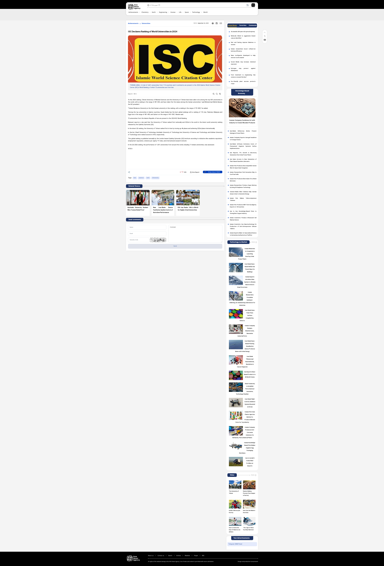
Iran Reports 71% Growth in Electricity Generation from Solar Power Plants (243, 154)
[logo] (136, 6)
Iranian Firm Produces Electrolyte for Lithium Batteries (243, 180)
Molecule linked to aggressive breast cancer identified (243, 37)
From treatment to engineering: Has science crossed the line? (243, 76)
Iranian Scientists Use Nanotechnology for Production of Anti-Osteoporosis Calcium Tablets (243, 226)
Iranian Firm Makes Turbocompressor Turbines (243, 199)
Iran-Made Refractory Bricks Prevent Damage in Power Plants (243, 132)
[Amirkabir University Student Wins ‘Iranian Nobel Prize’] (138, 197)
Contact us (161, 556)
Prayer (196, 556)
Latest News (232, 25)
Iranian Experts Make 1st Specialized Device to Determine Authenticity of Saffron (243, 234)
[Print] (213, 23)
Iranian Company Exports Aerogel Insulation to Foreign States (243, 139)
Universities (146, 23)
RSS (203, 556)
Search (170, 556)
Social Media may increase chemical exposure (243, 63)
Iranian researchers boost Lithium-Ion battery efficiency (243, 50)
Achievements (133, 23)
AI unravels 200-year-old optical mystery (243, 32)
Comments (252, 25)
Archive (178, 556)
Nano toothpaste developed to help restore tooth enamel (243, 57)
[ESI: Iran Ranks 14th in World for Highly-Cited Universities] (188, 197)
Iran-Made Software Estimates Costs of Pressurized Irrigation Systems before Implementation (243, 146)
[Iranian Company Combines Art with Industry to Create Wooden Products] (242, 107)
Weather (187, 556)
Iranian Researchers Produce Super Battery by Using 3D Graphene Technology (243, 186)
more (253, 242)
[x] (265, 36)
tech (147, 178)
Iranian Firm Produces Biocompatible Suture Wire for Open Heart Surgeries (243, 167)
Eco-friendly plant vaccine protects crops (243, 83)
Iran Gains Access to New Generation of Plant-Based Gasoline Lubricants (243, 160)
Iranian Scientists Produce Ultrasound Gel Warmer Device (243, 219)
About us (151, 556)
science (141, 178)
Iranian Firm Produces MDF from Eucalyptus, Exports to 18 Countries (243, 206)
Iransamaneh (254, 561)
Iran (135, 178)
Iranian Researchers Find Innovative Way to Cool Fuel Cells (243, 173)
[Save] (217, 23)
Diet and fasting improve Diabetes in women (243, 44)
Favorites (242, 25)
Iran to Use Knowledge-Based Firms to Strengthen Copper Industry (243, 212)
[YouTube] (265, 39)
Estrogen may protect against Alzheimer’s (243, 70)
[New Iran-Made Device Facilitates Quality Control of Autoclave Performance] (163, 197)
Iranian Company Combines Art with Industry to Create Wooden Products (242, 121)
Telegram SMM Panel (235, 544)
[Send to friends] (221, 23)
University (155, 178)
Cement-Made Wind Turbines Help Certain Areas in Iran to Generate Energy (243, 193)
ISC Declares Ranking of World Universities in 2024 (152, 31)
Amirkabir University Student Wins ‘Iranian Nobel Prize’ (138, 209)
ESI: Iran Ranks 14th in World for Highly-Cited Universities (188, 209)
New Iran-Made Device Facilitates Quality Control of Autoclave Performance (163, 210)
